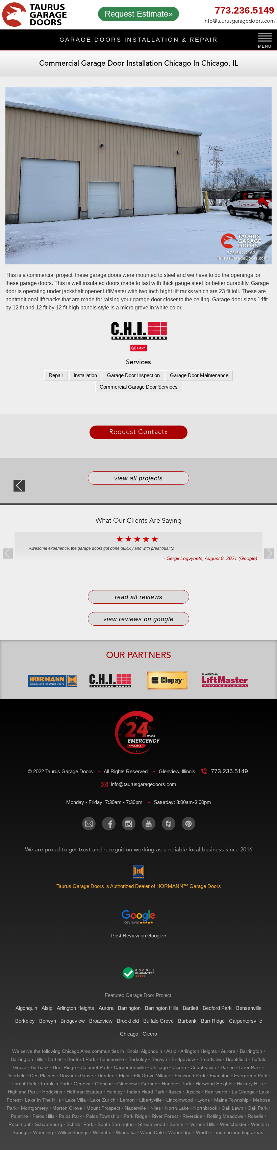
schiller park (80, 1124)
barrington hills (27, 1059)
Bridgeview (72, 1021)
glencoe (104, 1083)
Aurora (106, 1008)
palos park (70, 1116)
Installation (85, 375)
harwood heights (214, 1083)
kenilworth (216, 1091)
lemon (127, 1100)
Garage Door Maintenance (199, 375)
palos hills (43, 1116)
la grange (243, 1091)
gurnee (149, 1083)
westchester (233, 1124)
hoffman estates (84, 1091)
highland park (23, 1091)
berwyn (159, 1059)
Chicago (129, 1034)
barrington (251, 1051)
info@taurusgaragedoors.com (238, 21)
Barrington (129, 1008)
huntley (114, 1091)
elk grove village (152, 1075)
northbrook (205, 1108)
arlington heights (198, 1051)
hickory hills (250, 1083)
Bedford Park (217, 1008)
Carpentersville (245, 1021)
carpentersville (130, 1067)
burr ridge (64, 1067)
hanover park (176, 1083)
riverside (192, 1116)
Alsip (47, 1008)
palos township (102, 1116)
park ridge (135, 1116)
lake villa (75, 1100)
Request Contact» (138, 432)
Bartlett (190, 1008)
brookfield (236, 1059)
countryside (203, 1067)
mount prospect (103, 1108)
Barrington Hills (161, 1008)
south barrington (116, 1124)
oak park (258, 1108)
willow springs (73, 1132)
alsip (171, 1051)
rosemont (19, 1124)
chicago (159, 1067)
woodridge (180, 1132)
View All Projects (138, 478)
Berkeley (25, 1021)
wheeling (43, 1132)
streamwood (151, 1124)
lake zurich (103, 1100)
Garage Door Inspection (133, 375)
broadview (210, 1059)
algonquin (151, 1051)
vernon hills (203, 1124)
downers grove (76, 1075)
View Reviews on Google (138, 619)
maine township (231, 1100)
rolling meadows (225, 1116)
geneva (82, 1083)
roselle (255, 1116)
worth (202, 1132)
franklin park (55, 1083)
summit (178, 1124)
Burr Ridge (213, 1021)
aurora (228, 1051)
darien (228, 1067)
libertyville (150, 1100)
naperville (135, 1108)
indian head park (145, 1091)
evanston (220, 1075)
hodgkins (52, 1091)
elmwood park (190, 1075)
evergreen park (251, 1075)
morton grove (67, 1108)
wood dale (152, 1132)
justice (193, 1091)
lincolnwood (179, 1100)
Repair (56, 375)
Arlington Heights (75, 1008)
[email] (89, 823)
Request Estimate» (139, 13)
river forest (165, 1116)
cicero (179, 1067)
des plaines (42, 1075)
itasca (175, 1091)
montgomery (34, 1108)
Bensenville (248, 1008)
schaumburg (48, 1124)
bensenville (112, 1059)
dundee (106, 1075)
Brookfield (128, 1021)
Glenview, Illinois (178, 771)
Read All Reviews (138, 597)
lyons (203, 1100)
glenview (127, 1083)
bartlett (55, 1059)
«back (19, 486)
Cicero (150, 1034)
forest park (23, 1083)
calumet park (94, 1067)
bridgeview (183, 1059)
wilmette (102, 1132)
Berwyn (47, 1021)
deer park (250, 1067)
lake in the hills (43, 1100)
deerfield (16, 1075)
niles (155, 1108)
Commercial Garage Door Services (139, 387)
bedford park (81, 1059)
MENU (264, 46)
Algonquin (26, 1008)
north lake (177, 1108)
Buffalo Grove (158, 1021)
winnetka (126, 1132)
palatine (19, 1116)
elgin (124, 1075)
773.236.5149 (244, 11)
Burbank (187, 1021)
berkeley (137, 1059)
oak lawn (232, 1108)
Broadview (100, 1021)
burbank (40, 1067)
